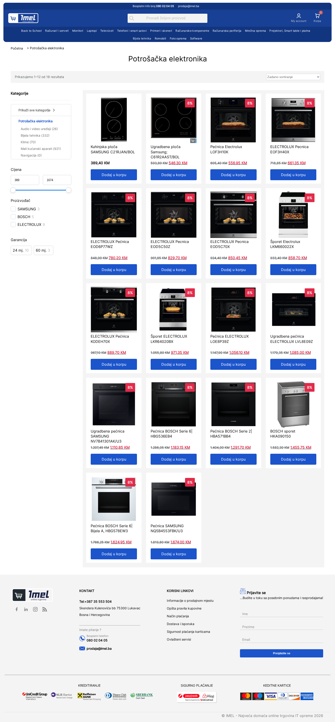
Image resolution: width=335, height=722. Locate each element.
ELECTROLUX (29, 224)
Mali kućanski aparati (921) (41, 149)
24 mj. (18, 250)
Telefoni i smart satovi (132, 30)
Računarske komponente (192, 30)
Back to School (31, 30)
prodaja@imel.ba (188, 6)
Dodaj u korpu (114, 174)
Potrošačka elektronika (35, 121)
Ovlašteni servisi (179, 639)
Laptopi (92, 30)
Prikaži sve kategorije (34, 110)
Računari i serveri (57, 30)
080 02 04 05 (97, 640)
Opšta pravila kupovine (184, 608)
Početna (17, 48)
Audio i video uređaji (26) (39, 129)
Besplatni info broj (153, 6)
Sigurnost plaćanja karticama (188, 631)
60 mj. (41, 250)
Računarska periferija (227, 30)
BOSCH (24, 216)
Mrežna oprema (255, 30)
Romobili (160, 38)
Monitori (77, 30)
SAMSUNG (27, 209)
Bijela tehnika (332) (35, 135)
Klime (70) (28, 142)
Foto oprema (178, 38)
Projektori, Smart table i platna (289, 30)
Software (196, 38)
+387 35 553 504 (98, 601)
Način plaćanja (178, 616)
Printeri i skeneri (161, 30)
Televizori (107, 30)
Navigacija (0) (31, 155)
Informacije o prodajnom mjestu (190, 600)
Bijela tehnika (142, 38)
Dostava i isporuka (180, 624)
